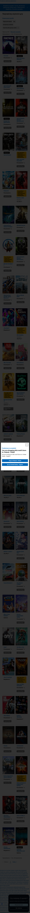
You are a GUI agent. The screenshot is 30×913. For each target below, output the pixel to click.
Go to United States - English (15, 464)
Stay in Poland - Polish (15, 460)
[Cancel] (27, 445)
